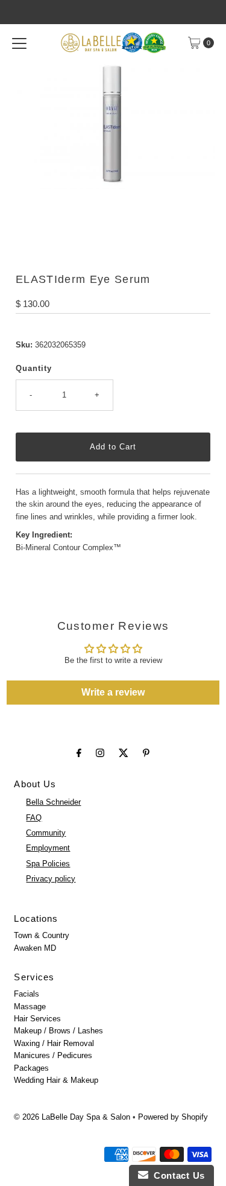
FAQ (34, 817)
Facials (26, 993)
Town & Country (41, 935)
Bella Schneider (53, 802)
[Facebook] (79, 753)
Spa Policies (48, 863)
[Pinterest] (146, 753)
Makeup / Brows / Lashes (58, 1030)
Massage (30, 1006)
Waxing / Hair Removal (54, 1043)
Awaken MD (35, 948)
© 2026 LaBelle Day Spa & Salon (72, 1116)
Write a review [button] (113, 692)
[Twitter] (123, 753)
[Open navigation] (19, 42)
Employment (48, 847)
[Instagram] (100, 753)
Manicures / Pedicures (53, 1055)
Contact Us (176, 1175)
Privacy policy (50, 878)
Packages (31, 1068)
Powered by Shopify (173, 1116)
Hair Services (37, 1018)
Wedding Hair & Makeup (56, 1080)
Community (46, 832)
